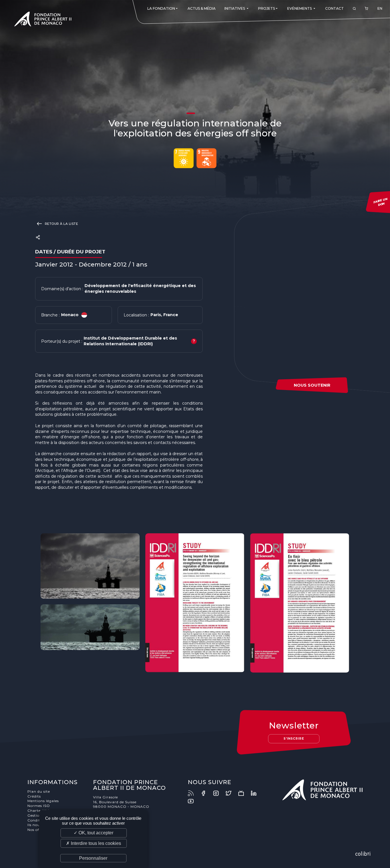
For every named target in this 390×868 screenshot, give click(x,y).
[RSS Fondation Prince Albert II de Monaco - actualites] (193, 793)
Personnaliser (93, 858)
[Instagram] (218, 793)
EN (379, 8)
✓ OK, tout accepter (93, 832)
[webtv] (244, 793)
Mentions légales (43, 801)
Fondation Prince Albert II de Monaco (42, 20)
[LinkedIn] (256, 793)
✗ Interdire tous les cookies (93, 843)
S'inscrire (294, 738)
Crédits (34, 796)
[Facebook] (206, 793)
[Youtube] (193, 801)
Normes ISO (38, 806)
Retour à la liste (61, 224)
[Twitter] (231, 793)
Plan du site (38, 791)
